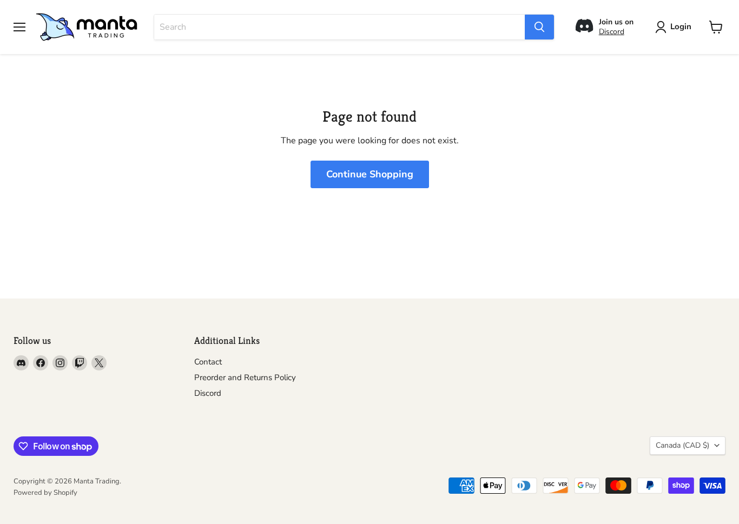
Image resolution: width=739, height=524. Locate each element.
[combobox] (339, 27)
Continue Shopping (369, 174)
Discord (611, 31)
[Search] (539, 27)
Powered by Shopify (45, 493)
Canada (682, 445)
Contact (208, 361)
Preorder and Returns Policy (245, 377)
